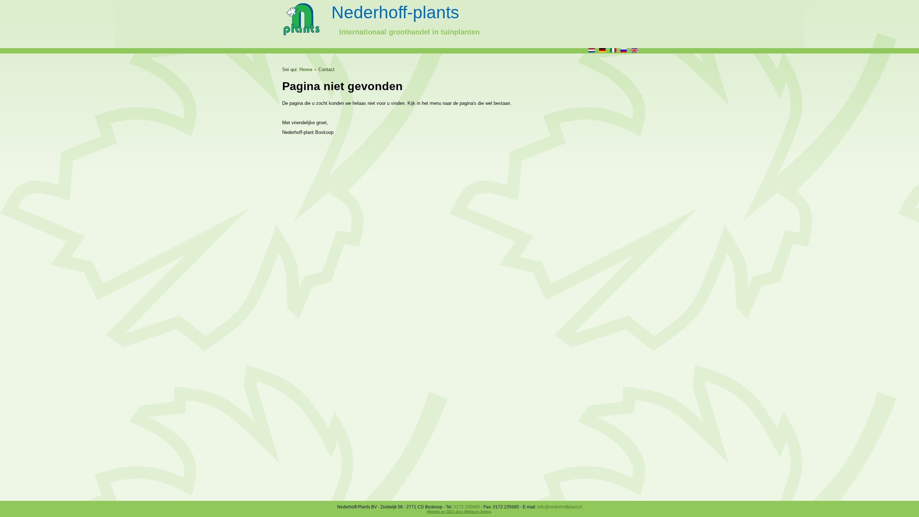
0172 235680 (467, 506)
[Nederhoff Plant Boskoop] (302, 21)
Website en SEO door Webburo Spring (459, 511)
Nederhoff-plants (395, 12)
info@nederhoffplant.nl (559, 506)
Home (305, 69)
